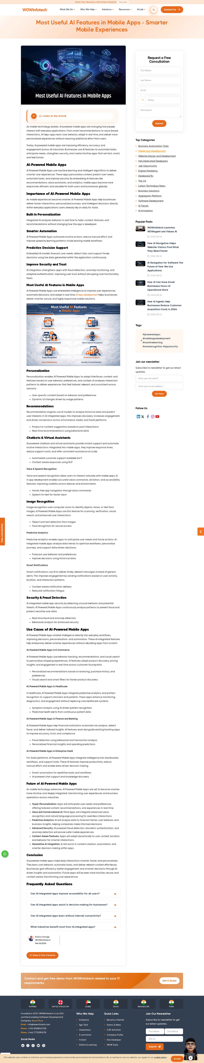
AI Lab (140, 9)
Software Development (150, 200)
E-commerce (85, 1035)
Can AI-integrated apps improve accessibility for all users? (65, 893)
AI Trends (143, 205)
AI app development (87, 294)
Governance (85, 1030)
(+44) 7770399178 (33, 1032)
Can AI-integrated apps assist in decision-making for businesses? (69, 904)
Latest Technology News (151, 185)
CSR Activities (114, 1030)
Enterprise (84, 1020)
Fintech (82, 1040)
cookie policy (160, 1057)
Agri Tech (83, 1025)
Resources (124, 9)
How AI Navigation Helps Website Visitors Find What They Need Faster (163, 247)
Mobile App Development (152, 151)
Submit (153, 1046)
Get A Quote (170, 980)
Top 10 (142, 180)
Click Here (123, 2)
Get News (159, 394)
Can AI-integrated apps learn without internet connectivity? (66, 915)
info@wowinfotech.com (35, 1024)
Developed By (145, 175)
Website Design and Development (157, 156)
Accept (177, 1059)
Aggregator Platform (150, 195)
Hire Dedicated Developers (153, 161)
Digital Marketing (148, 170)
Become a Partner (115, 1020)
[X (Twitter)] (142, 416)
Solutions (107, 9)
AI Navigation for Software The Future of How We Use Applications (165, 266)
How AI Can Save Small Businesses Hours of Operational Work (161, 286)
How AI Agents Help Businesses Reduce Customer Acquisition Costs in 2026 (164, 305)
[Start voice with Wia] (190, 1058)
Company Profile (115, 1035)
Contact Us (170, 9)
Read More (37, 1020)
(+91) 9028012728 (33, 1028)
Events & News (114, 1025)
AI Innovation (145, 210)
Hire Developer (114, 1040)
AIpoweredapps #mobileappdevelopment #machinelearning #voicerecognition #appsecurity (160, 340)
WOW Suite (112, 1045)
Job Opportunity (147, 166)
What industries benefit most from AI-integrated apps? (63, 926)
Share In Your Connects (43, 955)
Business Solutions (148, 190)
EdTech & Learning (88, 1045)
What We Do (66, 9)
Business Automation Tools (153, 146)
